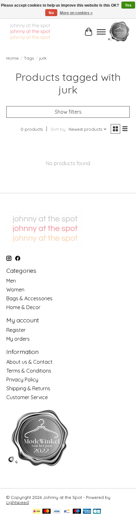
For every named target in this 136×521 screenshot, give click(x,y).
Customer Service (27, 397)
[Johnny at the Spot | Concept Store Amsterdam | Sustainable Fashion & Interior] (30, 32)
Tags (29, 58)
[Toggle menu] (101, 32)
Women (15, 289)
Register (16, 330)
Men (11, 281)
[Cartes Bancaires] (97, 512)
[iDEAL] (36, 512)
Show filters (68, 112)
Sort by (58, 129)
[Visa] (57, 512)
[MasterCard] (46, 512)
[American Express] (87, 512)
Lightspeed (17, 502)
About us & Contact (29, 362)
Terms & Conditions (28, 371)
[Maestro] (77, 512)
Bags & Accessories (29, 298)
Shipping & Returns (28, 388)
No (51, 13)
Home (12, 58)
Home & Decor (23, 307)
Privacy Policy (22, 379)
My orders (18, 339)
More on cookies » (76, 13)
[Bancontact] (67, 512)
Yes (128, 5)
